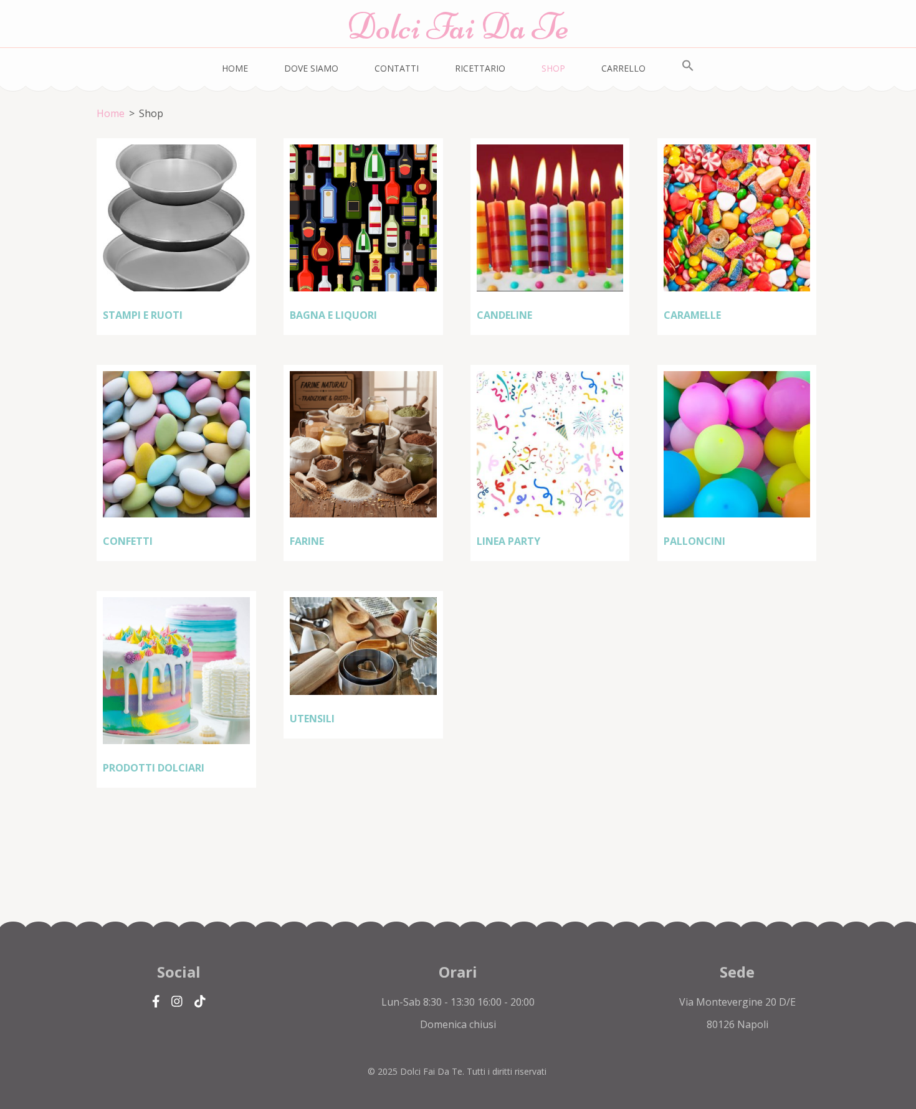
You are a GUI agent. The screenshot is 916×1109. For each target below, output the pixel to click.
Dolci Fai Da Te (458, 26)
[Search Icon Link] (688, 66)
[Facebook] (156, 1001)
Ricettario (480, 68)
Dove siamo (311, 68)
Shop (553, 68)
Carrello (623, 68)
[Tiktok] (200, 1001)
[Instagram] (177, 1001)
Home (235, 68)
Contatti (397, 68)
